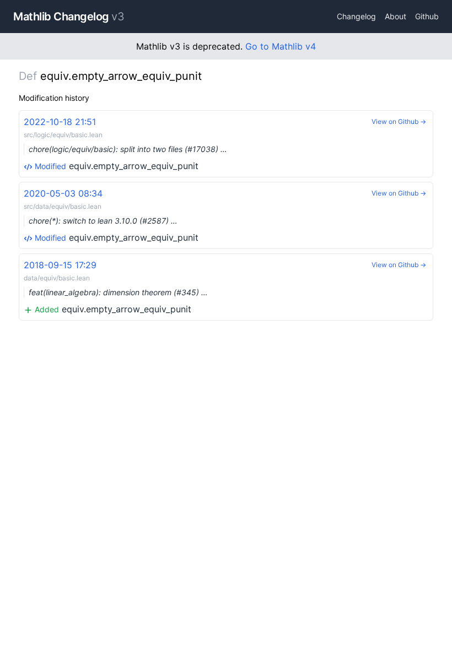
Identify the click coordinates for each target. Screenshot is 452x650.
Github (427, 16)
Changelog (356, 16)
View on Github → (399, 121)
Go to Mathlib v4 (280, 46)
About (395, 16)
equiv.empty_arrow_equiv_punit (125, 143)
